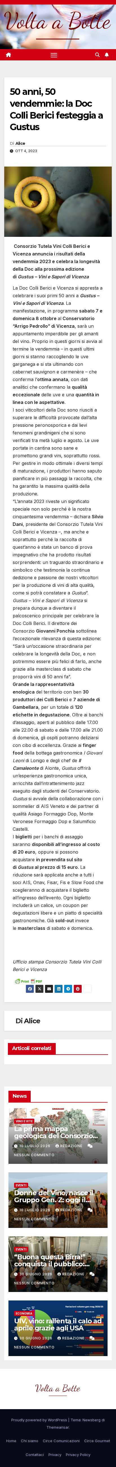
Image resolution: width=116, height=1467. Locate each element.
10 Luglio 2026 (35, 1146)
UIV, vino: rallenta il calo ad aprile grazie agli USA (58, 1324)
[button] (97, 55)
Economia (24, 1313)
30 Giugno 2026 (36, 1274)
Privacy (54, 1454)
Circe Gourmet (97, 1440)
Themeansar (57, 1427)
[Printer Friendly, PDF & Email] (28, 981)
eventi (21, 1185)
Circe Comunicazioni (61, 1440)
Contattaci (35, 1454)
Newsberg (91, 1420)
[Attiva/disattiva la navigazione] (54, 55)
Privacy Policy (78, 1454)
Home (11, 1440)
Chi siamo (29, 1440)
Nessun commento (34, 1155)
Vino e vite (24, 1121)
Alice (20, 143)
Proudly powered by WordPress (39, 1420)
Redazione (72, 1146)
